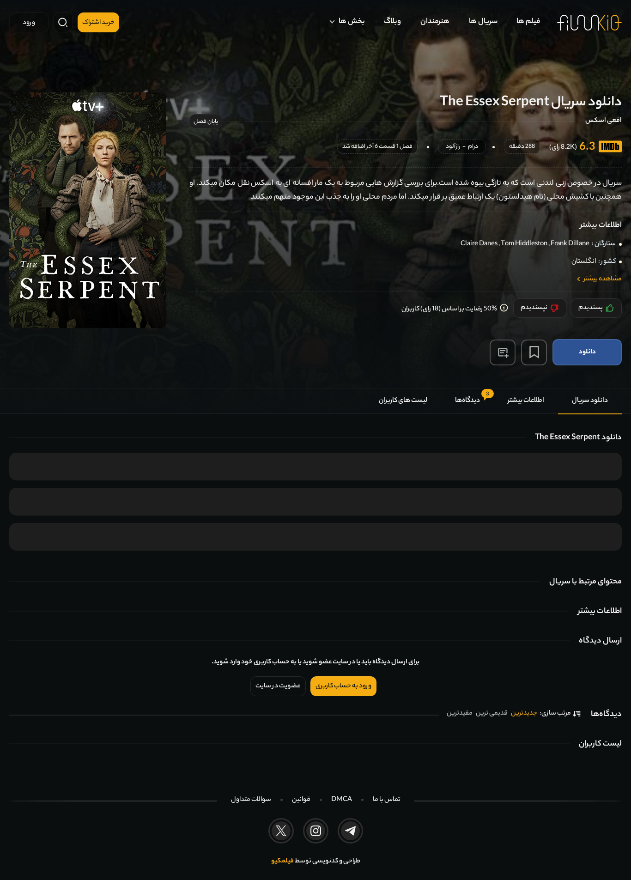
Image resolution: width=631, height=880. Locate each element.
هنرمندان (434, 22)
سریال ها (483, 22)
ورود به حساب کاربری (343, 686)
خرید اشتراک (98, 23)
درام (473, 147)
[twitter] (281, 831)
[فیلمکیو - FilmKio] (589, 22)
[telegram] (350, 831)
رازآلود (453, 147)
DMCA (341, 800)
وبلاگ (392, 22)
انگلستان (583, 261)
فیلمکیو (282, 861)
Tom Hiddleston (524, 244)
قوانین (301, 800)
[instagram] (315, 831)
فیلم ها (528, 22)
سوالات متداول (251, 800)
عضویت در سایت (278, 686)
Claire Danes (479, 244)
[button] (503, 352)
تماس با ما (386, 800)
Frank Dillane (570, 244)
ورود (29, 23)
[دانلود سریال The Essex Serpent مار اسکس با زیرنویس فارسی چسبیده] (87, 210)
